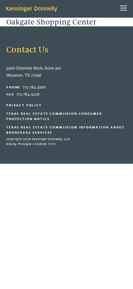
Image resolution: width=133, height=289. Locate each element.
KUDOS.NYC (45, 144)
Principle (24, 144)
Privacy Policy (24, 105)
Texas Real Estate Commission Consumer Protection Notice (54, 116)
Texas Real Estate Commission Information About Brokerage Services (65, 130)
